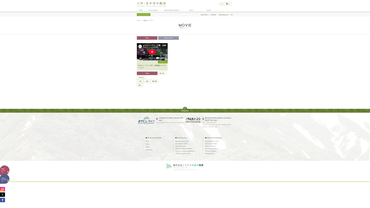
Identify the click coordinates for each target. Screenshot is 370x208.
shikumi (141, 77)
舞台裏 (154, 81)
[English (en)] (228, 4)
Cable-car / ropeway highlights (184, 148)
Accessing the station (181, 143)
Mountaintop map (180, 146)
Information (149, 150)
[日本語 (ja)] (222, 4)
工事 (140, 81)
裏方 (140, 85)
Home (147, 141)
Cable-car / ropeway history (183, 153)
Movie (147, 144)
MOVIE (191, 10)
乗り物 (162, 73)
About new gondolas (211, 148)
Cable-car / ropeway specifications (185, 151)
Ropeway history (210, 153)
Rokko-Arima (168, 38)
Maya (147, 38)
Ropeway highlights (210, 151)
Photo (147, 147)
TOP (138, 20)
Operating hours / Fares (182, 141)
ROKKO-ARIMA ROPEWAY (171, 10)
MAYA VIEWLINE (153, 10)
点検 (146, 81)
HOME (141, 10)
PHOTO (208, 10)
